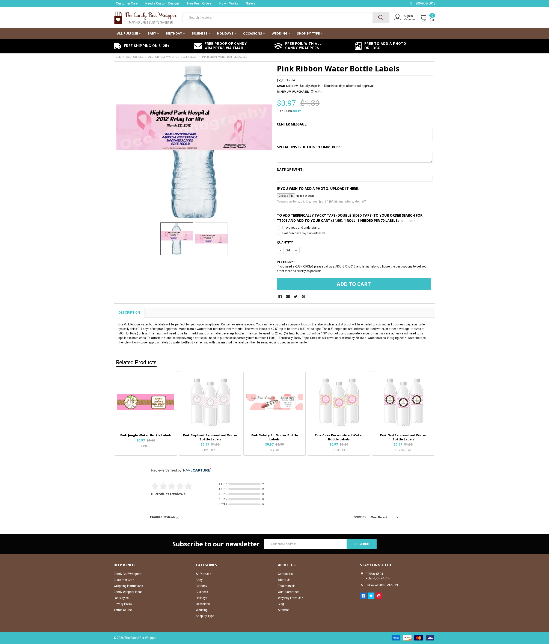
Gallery (250, 3)
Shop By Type (308, 33)
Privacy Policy (123, 604)
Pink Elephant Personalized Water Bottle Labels (210, 437)
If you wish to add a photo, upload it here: (318, 188)
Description (129, 312)
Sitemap (284, 610)
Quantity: (285, 242)
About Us (284, 580)
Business (199, 33)
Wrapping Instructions (128, 586)
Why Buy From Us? (290, 598)
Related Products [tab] (136, 362)
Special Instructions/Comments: (308, 147)
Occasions (252, 33)
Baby (152, 33)
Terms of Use (123, 610)
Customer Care (127, 3)
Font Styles (121, 598)
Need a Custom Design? (162, 3)
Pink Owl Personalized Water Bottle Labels (403, 437)
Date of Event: (290, 169)
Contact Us (285, 574)
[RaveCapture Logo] (196, 470)
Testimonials (286, 586)
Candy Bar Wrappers (127, 574)
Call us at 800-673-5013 (382, 585)
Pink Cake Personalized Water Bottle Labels (339, 437)
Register (409, 19)
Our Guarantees (288, 592)
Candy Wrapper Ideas (128, 592)
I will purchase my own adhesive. (304, 233)
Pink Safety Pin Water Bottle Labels (274, 437)
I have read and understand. (301, 227)
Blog (281, 604)
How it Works (228, 3)
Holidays (225, 33)
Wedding (279, 33)
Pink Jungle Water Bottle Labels (146, 435)
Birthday (174, 33)
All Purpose (127, 33)
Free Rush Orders (199, 3)
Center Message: (292, 124)
